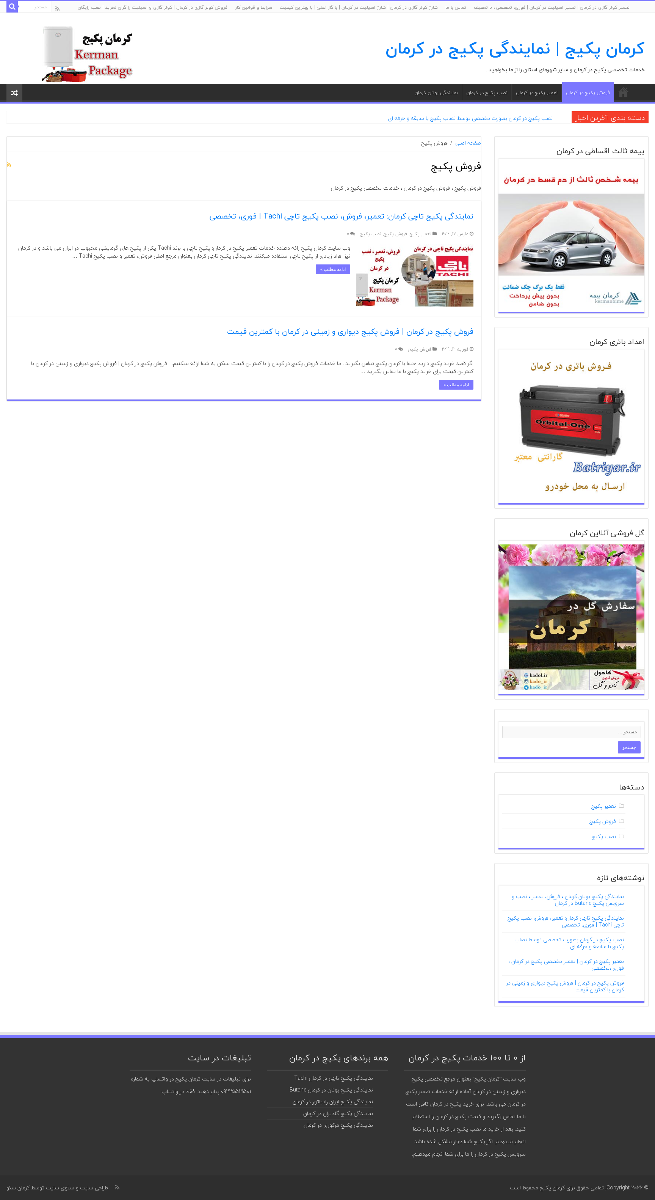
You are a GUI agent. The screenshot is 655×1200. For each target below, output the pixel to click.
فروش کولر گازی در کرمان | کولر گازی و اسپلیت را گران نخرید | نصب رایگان (152, 7)
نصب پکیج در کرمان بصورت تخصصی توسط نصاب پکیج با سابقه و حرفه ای (470, 118)
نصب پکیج (370, 233)
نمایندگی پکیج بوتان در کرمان (340, 1090)
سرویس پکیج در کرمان (500, 1154)
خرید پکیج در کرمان (452, 1104)
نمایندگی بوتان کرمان (436, 92)
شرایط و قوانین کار (253, 7)
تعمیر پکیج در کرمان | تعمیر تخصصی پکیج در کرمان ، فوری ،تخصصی (566, 964)
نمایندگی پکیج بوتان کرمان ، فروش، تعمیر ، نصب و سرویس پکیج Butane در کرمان (568, 900)
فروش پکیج (395, 233)
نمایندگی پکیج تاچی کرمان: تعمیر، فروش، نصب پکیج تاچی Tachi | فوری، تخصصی (341, 216)
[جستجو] (12, 7)
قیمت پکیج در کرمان (458, 1116)
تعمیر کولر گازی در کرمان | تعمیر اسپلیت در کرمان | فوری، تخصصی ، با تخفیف (552, 7)
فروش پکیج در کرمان (588, 92)
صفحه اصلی (623, 92)
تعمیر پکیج (420, 233)
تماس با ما (455, 7)
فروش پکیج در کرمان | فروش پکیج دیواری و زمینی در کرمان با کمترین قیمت (350, 331)
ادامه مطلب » (333, 269)
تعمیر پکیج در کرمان (537, 92)
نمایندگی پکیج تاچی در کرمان (341, 1078)
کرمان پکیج (487, 1079)
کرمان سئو (18, 1187)
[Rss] (57, 9)
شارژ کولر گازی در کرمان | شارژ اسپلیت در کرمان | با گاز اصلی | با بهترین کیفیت (359, 7)
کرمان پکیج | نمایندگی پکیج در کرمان (515, 48)
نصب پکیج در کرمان (487, 92)
